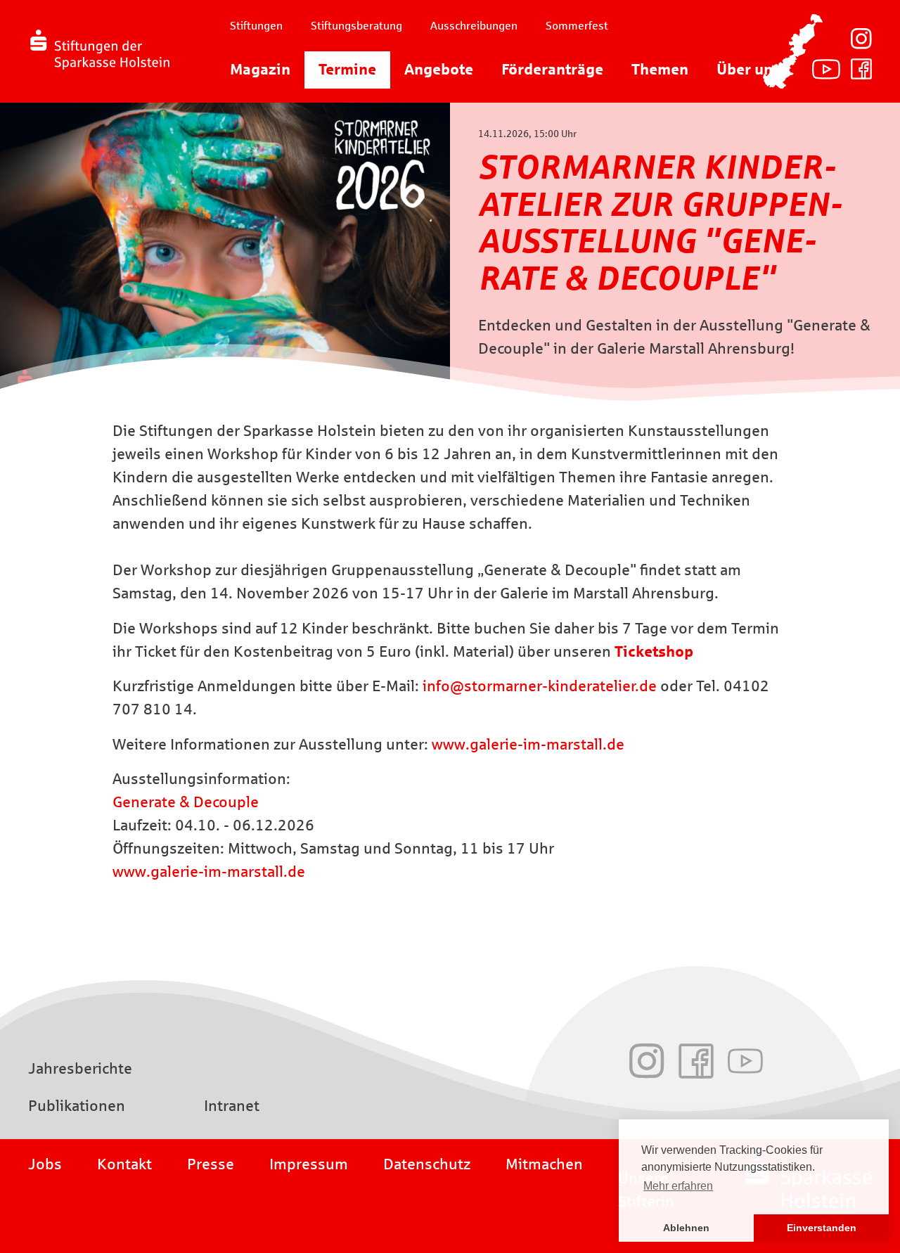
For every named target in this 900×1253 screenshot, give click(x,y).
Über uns (748, 69)
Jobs (45, 1164)
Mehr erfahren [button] (678, 1186)
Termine (347, 69)
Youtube (826, 68)
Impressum (308, 1164)
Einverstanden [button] (821, 1227)
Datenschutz (426, 1164)
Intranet (231, 1106)
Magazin (260, 69)
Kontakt (124, 1164)
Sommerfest (577, 26)
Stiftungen (256, 26)
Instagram (861, 38)
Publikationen (76, 1106)
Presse (210, 1164)
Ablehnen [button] (686, 1227)
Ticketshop (654, 651)
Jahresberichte (80, 1068)
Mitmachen (544, 1164)
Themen (659, 69)
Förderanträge (552, 69)
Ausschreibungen (474, 26)
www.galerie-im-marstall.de (528, 744)
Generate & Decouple (185, 802)
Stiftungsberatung (356, 26)
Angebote (438, 69)
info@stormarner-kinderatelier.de (540, 686)
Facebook (861, 68)
